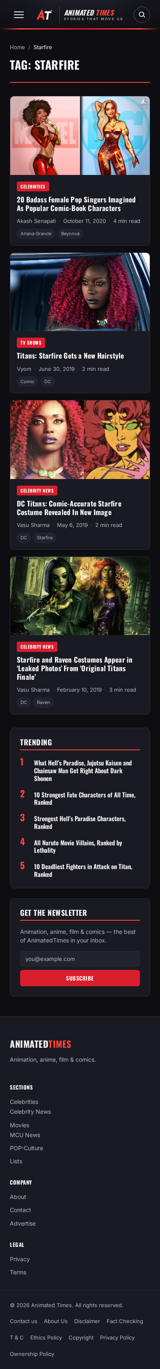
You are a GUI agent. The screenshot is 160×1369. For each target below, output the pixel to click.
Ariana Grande (36, 233)
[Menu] (19, 15)
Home (17, 47)
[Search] (142, 15)
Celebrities (33, 186)
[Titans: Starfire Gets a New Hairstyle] (80, 292)
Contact (20, 1210)
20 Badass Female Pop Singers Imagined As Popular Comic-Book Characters (76, 203)
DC (47, 381)
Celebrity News (37, 490)
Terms (18, 1272)
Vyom (24, 369)
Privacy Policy (117, 1338)
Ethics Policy (46, 1338)
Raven (43, 702)
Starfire (45, 537)
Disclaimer (87, 1321)
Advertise (23, 1223)
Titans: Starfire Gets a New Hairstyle (70, 355)
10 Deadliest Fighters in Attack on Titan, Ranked (83, 870)
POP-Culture (26, 1147)
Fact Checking (125, 1321)
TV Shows (31, 342)
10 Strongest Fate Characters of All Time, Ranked (84, 798)
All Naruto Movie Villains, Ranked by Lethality (78, 846)
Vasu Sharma (33, 525)
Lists (16, 1161)
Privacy (20, 1258)
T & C (17, 1338)
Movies (19, 1125)
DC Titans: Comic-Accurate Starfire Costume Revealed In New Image (69, 507)
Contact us (23, 1321)
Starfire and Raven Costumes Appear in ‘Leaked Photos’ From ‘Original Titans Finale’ (75, 667)
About (18, 1197)
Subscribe (80, 978)
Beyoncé (70, 233)
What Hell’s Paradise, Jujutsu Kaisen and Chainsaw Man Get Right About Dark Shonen (83, 770)
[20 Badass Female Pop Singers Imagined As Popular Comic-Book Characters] (80, 135)
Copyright (81, 1338)
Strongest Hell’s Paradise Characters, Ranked (80, 822)
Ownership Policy (32, 1354)
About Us (56, 1321)
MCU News (25, 1134)
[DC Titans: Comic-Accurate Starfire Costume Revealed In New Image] (80, 439)
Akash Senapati (36, 221)
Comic (27, 381)
